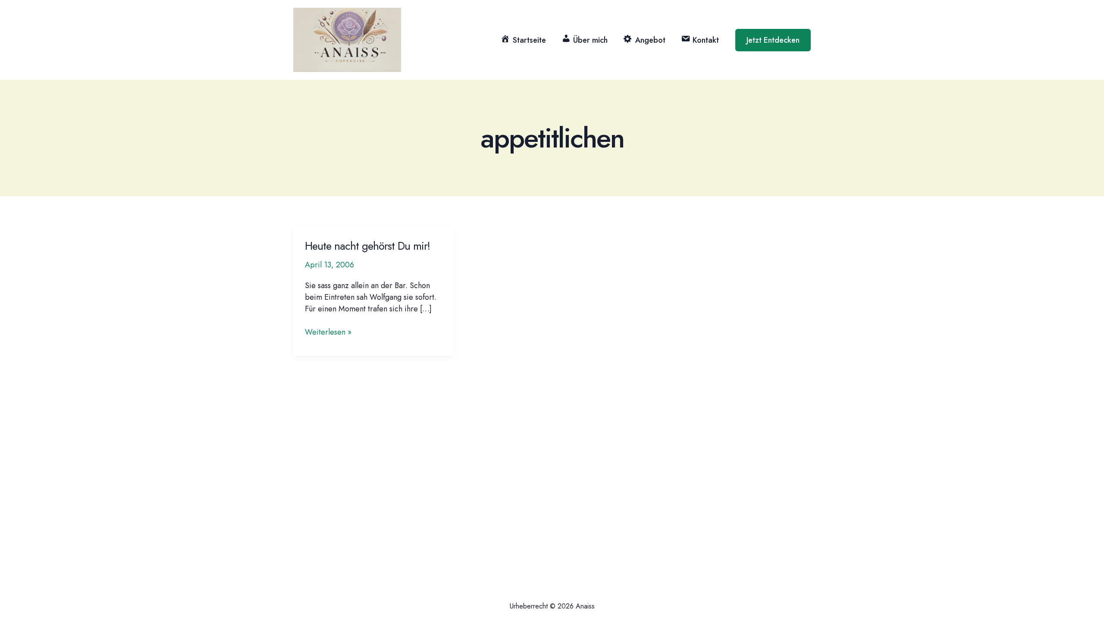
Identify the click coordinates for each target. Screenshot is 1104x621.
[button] (773, 40)
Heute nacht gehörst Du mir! (367, 246)
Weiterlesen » (328, 332)
